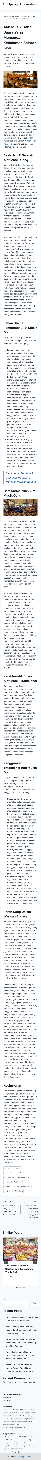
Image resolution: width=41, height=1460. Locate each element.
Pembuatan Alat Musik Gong (14, 1182)
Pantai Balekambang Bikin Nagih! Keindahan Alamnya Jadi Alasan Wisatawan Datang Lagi (20, 1355)
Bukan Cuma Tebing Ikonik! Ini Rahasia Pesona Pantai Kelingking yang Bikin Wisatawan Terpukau (20, 1368)
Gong (25, 165)
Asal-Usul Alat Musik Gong (14, 1173)
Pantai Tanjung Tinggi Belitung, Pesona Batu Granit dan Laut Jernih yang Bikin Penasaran (21, 1330)
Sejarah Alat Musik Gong (13, 1191)
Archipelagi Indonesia (12, 1168)
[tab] (16, 1287)
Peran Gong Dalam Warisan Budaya (17, 1186)
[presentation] (20, 1249)
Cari (4, 1299)
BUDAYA (6, 23)
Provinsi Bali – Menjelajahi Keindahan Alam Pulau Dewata (10, 1208)
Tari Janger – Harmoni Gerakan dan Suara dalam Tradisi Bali (19, 1269)
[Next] (35, 1261)
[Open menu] (36, 4)
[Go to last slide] (6, 1261)
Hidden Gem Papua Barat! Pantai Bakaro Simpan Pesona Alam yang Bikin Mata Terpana (20, 1342)
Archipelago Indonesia (24, 1457)
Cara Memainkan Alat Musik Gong (16, 1177)
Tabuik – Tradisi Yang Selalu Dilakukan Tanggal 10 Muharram (31, 1210)
